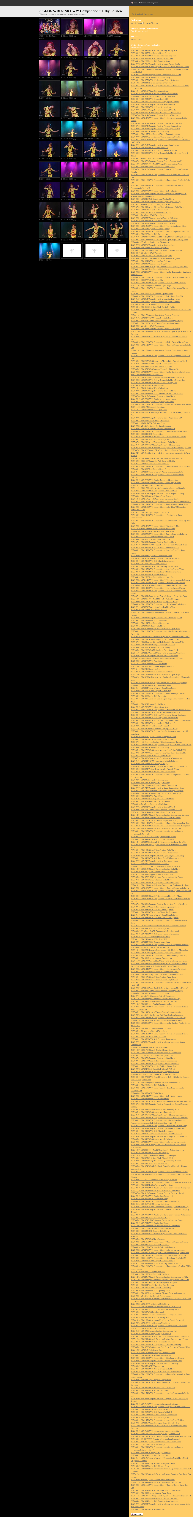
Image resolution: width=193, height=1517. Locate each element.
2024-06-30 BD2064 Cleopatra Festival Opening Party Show (155, 298)
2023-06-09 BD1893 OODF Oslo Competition (150, 247)
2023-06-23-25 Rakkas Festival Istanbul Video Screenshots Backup (158, 925)
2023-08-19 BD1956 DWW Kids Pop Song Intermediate (153, 1039)
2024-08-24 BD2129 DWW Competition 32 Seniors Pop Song (156, 1344)
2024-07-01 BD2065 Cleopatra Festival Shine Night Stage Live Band (159, 766)
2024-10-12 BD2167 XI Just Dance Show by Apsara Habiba (155, 498)
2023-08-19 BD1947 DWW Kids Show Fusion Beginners (154, 220)
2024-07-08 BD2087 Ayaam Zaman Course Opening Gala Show (157, 136)
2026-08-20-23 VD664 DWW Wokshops (147, 326)
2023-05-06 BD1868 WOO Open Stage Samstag (150, 782)
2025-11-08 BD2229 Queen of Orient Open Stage (151, 285)
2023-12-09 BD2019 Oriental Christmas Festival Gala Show (155, 869)
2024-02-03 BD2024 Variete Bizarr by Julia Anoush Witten (155, 769)
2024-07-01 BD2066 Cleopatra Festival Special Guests (153, 109)
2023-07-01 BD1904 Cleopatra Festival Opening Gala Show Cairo (158, 1128)
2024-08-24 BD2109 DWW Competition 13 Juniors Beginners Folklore (160, 887)
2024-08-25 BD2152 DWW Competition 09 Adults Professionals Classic (160, 579)
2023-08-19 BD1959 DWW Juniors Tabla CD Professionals (155, 547)
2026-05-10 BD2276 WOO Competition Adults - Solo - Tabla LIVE (158, 750)
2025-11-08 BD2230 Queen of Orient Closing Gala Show (154, 728)
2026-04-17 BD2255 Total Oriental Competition (151, 439)
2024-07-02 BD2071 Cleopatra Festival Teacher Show (153, 244)
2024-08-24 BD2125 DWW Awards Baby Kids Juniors (153, 1247)
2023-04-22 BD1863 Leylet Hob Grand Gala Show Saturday (155, 301)
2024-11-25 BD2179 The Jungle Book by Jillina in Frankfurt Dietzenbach (161, 1495)
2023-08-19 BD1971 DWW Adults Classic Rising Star (153, 1387)
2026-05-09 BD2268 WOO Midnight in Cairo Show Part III (155, 639)
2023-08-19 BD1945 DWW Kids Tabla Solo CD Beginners (155, 917)
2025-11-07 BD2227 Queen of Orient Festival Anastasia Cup (155, 998)
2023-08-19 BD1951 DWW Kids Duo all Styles (150, 1152)
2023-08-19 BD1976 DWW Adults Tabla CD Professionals (154, 852)
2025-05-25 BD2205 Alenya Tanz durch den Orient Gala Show (156, 250)
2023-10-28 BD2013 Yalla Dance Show (147, 1349)
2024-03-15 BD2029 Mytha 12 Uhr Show (148, 704)
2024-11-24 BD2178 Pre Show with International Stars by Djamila (158, 488)
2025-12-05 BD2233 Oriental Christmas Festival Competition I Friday (159, 1339)
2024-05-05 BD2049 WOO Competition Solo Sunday (152, 317)
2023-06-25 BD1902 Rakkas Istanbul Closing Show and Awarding (158, 1293)
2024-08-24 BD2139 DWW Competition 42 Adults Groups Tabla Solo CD (161, 501)
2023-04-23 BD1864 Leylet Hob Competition (149, 1455)
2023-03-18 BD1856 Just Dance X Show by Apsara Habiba (155, 101)
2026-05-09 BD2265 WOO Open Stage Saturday (150, 77)
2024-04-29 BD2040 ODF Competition (147, 434)
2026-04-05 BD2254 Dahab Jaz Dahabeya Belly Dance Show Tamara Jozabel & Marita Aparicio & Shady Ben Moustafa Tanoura (159, 965)
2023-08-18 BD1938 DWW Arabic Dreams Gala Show (153, 1368)
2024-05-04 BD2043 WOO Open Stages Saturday (151, 1452)
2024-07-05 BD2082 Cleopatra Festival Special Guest (153, 806)
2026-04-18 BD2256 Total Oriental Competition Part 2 (153, 577)
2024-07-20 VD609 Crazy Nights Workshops (149, 1047)
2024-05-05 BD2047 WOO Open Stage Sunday (150, 747)
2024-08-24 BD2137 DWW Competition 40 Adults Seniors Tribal (157, 569)
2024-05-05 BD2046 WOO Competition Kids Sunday (152, 1139)
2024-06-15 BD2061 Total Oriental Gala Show (150, 463)
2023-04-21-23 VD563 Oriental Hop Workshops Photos (153, 836)
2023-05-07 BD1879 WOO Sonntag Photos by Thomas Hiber (155, 369)
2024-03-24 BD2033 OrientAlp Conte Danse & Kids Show (155, 217)
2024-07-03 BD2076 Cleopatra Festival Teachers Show (153, 390)
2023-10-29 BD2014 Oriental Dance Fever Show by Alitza (155, 812)
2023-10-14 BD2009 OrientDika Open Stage (149, 409)
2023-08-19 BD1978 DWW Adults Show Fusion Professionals (156, 1490)
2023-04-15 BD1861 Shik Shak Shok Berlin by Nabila (153, 307)
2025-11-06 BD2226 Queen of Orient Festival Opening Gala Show (158, 652)
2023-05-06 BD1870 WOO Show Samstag (148, 1239)
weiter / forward (152, 22)
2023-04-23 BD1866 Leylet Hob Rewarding (149, 696)
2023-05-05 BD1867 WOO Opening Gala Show (150, 1204)
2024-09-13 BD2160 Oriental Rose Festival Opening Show (155, 906)
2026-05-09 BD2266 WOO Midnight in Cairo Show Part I (154, 650)
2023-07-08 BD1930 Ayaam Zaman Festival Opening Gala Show (157, 207)
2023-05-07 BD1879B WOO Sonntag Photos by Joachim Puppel (157, 1220)
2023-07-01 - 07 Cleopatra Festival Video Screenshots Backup (156, 742)
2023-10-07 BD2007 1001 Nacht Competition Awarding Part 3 (156, 163)
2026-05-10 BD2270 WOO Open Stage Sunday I (150, 304)
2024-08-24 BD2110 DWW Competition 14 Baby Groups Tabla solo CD (160, 277)
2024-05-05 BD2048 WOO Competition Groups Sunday (154, 363)
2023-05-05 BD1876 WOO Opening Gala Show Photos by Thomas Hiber (160, 1347)
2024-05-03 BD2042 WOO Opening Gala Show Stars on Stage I (156, 793)
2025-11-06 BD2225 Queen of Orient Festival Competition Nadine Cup (160, 1279)
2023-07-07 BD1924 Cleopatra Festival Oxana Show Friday (155, 328)
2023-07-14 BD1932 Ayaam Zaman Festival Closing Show (155, 1309)
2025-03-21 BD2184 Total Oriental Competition (151, 623)
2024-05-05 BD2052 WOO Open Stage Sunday (150, 993)
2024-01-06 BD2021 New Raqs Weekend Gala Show (152, 798)
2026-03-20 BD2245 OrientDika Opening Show (150, 1290)
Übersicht (44, 14)
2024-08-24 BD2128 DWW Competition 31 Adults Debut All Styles (158, 282)
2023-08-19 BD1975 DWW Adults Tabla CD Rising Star (154, 382)
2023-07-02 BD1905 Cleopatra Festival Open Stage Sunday (155, 128)
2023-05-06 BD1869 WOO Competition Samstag (151, 690)
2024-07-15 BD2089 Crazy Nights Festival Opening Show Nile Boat (159, 596)
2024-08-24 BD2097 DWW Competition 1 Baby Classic (154, 190)
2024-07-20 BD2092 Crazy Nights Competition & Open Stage (156, 1020)
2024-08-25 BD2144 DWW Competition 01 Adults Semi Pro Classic (159, 969)
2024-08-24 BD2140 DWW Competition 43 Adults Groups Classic (158, 588)
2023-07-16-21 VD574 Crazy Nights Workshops (150, 936)
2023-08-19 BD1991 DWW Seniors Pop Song (149, 1198)
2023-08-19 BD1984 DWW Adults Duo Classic (150, 1222)
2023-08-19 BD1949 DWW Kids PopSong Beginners (152, 839)
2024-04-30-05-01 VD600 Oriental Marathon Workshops (154, 1074)
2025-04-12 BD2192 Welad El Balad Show (148, 1036)
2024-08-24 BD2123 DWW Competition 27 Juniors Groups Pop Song (159, 955)
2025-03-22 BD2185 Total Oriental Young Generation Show (155, 134)
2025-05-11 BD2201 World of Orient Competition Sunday (155, 820)
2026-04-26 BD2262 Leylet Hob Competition (149, 234)
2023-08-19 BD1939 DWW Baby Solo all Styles (150, 1409)
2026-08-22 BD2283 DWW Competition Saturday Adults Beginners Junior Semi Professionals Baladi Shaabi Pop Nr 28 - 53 (158, 1121)
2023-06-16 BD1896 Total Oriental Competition (151, 1417)
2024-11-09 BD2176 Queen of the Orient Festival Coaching (155, 315)
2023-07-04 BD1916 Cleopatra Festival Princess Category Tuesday (158, 1193)
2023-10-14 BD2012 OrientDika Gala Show (149, 663)
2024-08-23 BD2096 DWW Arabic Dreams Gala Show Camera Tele (158, 380)
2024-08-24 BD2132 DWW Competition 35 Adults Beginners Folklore (160, 231)
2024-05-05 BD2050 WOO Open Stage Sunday (150, 131)
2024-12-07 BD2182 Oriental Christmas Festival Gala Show (155, 1225)
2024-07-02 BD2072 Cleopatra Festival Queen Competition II (156, 161)
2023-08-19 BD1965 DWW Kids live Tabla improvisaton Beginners (158, 715)
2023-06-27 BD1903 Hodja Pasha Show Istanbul (151, 801)
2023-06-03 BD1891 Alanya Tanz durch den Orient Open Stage (157, 974)
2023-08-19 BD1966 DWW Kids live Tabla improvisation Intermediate (160, 1336)
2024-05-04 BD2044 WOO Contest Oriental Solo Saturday (155, 760)
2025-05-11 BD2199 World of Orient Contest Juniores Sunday (156, 1012)
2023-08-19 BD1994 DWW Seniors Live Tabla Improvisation (156, 571)
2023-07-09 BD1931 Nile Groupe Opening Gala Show (153, 644)
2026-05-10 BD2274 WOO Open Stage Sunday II (151, 1333)
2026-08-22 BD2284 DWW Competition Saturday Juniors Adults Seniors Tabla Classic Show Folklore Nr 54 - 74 (160, 373)
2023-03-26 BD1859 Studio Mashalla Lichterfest (151, 1028)
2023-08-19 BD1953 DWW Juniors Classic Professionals (154, 912)
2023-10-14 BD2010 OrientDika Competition (149, 90)
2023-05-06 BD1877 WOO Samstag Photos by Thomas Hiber (155, 444)
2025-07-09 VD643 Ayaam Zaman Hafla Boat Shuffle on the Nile (157, 642)
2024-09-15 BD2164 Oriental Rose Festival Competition (154, 1414)
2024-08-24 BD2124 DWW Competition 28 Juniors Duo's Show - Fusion (160, 466)
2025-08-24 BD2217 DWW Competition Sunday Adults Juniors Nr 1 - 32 (160, 1406)
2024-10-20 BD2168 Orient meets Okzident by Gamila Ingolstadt (157, 1320)
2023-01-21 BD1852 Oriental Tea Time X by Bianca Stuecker (156, 1263)
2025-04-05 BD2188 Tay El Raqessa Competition (151, 725)
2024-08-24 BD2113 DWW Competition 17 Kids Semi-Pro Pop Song (159, 1125)
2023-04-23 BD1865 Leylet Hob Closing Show (150, 228)
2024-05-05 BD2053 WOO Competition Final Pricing (153, 1260)
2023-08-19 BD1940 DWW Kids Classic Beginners (151, 1131)
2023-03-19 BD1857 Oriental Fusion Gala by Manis (152, 671)
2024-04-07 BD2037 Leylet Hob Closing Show (150, 1466)
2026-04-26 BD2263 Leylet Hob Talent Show (149, 209)
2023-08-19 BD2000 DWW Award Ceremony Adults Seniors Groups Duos (161, 447)
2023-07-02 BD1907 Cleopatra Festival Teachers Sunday (154, 223)
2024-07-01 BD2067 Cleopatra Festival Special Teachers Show (156, 1360)
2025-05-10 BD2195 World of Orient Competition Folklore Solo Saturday (161, 1436)
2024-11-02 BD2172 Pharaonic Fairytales (148, 407)
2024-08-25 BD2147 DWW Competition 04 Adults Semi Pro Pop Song (159, 1117)
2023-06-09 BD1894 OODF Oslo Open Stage (149, 763)
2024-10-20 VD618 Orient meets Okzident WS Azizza (153, 528)
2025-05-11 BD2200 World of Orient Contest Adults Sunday (155, 323)
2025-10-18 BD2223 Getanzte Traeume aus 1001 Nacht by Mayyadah (159, 950)
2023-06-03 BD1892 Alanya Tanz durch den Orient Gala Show (156, 809)
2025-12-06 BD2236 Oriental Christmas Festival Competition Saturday (160, 815)
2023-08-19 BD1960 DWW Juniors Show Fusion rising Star (155, 1430)
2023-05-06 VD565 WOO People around (147, 1312)
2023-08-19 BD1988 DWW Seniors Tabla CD (149, 147)
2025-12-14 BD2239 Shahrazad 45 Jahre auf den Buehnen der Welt (158, 842)
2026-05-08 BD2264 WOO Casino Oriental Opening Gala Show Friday (159, 1206)
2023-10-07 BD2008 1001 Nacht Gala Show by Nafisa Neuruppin (157, 1150)
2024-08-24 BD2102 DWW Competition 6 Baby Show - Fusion (156, 1095)
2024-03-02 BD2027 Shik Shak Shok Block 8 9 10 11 (153, 1068)
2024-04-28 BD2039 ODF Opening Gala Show (150, 1231)
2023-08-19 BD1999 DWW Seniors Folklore (149, 574)
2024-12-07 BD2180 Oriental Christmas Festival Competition (156, 1052)
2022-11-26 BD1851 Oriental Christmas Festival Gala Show (155, 1190)
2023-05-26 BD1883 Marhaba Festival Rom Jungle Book (154, 979)
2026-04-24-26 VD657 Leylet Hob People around (151, 1295)
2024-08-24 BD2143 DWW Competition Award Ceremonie (155, 1201)
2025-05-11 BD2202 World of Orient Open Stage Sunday (154, 688)
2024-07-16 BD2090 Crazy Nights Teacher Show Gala (153, 606)
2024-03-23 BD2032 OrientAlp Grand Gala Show (151, 685)
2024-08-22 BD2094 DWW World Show (147, 796)
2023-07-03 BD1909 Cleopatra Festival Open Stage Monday (155, 201)
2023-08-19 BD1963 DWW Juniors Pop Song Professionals (155, 1071)
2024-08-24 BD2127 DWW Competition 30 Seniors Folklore (155, 525)
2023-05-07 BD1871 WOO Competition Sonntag (151, 1287)
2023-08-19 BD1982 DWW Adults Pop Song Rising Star (154, 50)
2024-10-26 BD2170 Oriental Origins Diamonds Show (153, 1352)
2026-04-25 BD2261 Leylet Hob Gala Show (149, 1085)
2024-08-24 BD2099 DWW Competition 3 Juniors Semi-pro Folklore (159, 534)
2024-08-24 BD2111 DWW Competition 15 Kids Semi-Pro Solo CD (158, 1258)
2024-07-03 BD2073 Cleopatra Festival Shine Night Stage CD (156, 417)
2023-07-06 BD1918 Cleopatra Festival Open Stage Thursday (156, 952)
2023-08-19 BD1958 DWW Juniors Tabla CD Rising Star (154, 723)
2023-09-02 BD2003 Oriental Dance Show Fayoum (151, 496)
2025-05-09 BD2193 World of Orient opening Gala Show (154, 601)
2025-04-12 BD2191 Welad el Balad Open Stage (151, 212)
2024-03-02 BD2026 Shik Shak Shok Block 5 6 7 (151, 539)
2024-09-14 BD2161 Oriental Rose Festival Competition (154, 785)
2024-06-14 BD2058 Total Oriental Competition (151, 928)
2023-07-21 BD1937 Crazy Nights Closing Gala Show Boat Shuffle (158, 752)
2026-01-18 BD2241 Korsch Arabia (145, 669)
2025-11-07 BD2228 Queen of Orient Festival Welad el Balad (156, 1082)
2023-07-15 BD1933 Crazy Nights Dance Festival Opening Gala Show (159, 266)
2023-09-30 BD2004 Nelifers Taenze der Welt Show (152, 1185)
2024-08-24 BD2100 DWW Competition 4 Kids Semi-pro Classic (157, 1358)
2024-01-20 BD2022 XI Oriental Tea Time (148, 1271)
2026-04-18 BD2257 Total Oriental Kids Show (150, 1274)
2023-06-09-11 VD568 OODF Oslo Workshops (150, 947)
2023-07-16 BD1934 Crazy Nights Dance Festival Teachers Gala (157, 458)
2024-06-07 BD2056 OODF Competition (147, 1366)
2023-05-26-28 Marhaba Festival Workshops (149, 1031)
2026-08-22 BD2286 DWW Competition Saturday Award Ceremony (158, 1255)
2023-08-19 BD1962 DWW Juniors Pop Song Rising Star (154, 150)
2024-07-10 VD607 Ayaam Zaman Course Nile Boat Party (154, 871)
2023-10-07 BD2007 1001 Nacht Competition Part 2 (152, 666)
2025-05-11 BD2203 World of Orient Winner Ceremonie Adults (157, 471)
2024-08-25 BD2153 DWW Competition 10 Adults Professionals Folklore (161, 1182)
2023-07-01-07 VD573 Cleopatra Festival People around (154, 1179)
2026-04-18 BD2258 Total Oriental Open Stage (150, 1217)
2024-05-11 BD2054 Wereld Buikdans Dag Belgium (152, 1285)
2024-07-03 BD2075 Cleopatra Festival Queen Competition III (156, 1160)
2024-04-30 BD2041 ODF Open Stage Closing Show (152, 199)
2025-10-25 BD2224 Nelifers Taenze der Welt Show (152, 82)
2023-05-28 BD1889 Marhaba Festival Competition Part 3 (155, 1498)
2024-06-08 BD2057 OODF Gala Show (147, 1093)
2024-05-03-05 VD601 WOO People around (149, 563)
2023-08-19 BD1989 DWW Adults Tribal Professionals (153, 771)
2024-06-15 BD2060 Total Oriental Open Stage (150, 469)
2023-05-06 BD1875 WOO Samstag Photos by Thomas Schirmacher (158, 1114)
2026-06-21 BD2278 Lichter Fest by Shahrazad (150, 420)
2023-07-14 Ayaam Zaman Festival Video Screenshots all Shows (157, 658)
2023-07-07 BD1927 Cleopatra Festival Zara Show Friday (154, 860)
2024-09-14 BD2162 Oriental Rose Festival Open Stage (153, 977)
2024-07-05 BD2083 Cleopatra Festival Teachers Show (153, 542)
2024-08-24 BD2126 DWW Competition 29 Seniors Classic (155, 882)
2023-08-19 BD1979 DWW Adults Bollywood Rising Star (154, 479)
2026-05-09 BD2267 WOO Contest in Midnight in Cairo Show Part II (159, 361)
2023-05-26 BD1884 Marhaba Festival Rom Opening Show (155, 1109)
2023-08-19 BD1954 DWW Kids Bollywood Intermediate (154, 717)
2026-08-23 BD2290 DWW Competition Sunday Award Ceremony (158, 1249)
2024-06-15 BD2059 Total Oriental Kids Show (150, 1244)
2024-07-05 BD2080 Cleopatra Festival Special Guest (153, 428)
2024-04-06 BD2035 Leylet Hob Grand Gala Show (151, 555)
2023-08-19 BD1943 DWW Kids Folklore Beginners (152, 909)
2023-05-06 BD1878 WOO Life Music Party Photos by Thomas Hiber (159, 585)
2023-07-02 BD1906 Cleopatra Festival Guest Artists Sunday (156, 63)
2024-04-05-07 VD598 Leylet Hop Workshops (150, 242)
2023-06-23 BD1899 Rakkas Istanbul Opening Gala (152, 293)
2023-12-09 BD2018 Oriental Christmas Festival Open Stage (155, 628)
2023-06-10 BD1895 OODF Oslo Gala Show (149, 609)
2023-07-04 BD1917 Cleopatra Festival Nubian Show (153, 396)
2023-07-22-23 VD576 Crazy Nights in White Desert (152, 536)
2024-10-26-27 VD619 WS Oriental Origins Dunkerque (153, 1155)
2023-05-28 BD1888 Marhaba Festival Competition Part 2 (155, 971)
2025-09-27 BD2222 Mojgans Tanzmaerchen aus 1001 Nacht (156, 74)
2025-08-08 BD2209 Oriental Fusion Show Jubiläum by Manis (156, 896)
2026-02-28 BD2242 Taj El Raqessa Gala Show (150, 512)
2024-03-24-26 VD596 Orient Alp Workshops (149, 804)
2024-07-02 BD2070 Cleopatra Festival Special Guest (153, 104)
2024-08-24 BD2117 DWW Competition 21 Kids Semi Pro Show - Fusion (161, 709)
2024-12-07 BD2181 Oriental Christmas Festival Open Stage (155, 674)
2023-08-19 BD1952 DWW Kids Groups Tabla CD (151, 1412)
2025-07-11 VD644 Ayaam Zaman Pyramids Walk (151, 204)
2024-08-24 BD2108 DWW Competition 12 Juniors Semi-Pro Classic (159, 431)
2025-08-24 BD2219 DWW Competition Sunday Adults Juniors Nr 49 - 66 (161, 404)
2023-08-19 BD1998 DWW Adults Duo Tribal (149, 1390)
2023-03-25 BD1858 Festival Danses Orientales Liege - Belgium (157, 790)
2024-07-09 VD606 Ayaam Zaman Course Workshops (153, 1479)
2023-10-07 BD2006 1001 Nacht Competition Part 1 (152, 1004)
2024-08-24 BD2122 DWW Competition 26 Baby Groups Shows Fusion (160, 342)
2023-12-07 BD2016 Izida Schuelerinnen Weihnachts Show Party (157, 377)
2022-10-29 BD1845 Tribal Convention (147, 485)
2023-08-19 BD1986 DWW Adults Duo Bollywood (152, 1195)
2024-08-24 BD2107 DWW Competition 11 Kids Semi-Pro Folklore (158, 604)
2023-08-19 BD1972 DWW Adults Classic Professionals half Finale (158, 436)
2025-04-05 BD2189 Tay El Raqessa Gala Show (150, 1322)
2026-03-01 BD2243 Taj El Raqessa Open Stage (150, 941)
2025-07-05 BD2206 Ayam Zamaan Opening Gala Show (154, 442)
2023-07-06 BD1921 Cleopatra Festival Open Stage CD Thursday (157, 855)
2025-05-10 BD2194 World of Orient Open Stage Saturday (155, 914)
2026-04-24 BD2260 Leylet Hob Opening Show (150, 61)
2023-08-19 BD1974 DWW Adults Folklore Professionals (154, 93)
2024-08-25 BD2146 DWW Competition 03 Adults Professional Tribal (159, 1033)
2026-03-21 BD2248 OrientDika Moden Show (150, 1098)
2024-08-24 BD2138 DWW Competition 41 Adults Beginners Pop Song (160, 944)
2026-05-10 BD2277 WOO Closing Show (148, 280)
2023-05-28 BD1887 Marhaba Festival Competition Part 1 (155, 1001)
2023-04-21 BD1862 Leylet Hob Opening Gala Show (152, 401)
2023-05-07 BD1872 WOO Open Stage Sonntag (150, 647)
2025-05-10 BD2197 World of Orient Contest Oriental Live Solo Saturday (161, 1101)
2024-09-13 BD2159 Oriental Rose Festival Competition (154, 1060)
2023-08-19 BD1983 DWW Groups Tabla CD (149, 99)
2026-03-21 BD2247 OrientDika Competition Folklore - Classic (157, 393)
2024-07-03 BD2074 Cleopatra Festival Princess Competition (156, 126)
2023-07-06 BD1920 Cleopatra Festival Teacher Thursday (154, 1363)
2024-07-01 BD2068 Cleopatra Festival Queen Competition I (156, 482)
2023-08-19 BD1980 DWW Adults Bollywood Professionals (155, 712)
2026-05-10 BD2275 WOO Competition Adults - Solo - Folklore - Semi (160, 66)
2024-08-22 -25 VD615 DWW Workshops (148, 1444)
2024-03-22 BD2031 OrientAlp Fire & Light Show (151, 263)
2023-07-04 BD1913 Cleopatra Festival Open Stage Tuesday (155, 144)
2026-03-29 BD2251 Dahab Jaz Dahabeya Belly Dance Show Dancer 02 (160, 636)
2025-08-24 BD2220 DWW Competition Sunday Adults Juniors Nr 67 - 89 (161, 744)
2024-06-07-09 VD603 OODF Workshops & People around (155, 931)
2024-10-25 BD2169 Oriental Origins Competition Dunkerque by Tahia (160, 885)
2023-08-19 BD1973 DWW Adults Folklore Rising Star (153, 1066)
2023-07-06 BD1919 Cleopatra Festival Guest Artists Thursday (156, 123)
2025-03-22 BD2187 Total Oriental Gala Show (150, 1304)
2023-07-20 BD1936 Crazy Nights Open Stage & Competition (156, 758)
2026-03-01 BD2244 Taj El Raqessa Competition (151, 1379)
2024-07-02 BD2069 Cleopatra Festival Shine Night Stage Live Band (159, 1136)
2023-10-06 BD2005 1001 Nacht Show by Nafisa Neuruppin (155, 598)
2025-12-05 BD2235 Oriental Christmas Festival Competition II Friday (160, 1276)
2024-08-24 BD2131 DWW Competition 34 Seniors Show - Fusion (158, 582)
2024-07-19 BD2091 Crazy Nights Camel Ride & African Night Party (159, 682)
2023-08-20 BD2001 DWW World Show (147, 385)
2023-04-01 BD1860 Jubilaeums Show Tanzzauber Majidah (155, 258)
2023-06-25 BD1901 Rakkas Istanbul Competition (151, 958)
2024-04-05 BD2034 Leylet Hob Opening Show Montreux (155, 1501)
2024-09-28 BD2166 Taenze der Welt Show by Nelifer (153, 461)
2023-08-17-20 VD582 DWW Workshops (147, 253)
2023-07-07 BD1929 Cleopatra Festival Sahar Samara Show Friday (158, 787)
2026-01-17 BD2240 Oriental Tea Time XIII (149, 939)
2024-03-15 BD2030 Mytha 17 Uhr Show (148, 625)
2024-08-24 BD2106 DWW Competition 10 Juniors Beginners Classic (159, 1241)
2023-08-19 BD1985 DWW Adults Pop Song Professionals (155, 566)
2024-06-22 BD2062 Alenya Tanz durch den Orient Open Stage (157, 990)
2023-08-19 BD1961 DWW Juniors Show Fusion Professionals (156, 1371)
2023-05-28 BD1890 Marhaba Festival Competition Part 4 (155, 1331)
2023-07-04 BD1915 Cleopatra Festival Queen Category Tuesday (157, 493)
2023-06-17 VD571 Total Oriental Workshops (149, 158)
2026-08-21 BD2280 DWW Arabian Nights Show (151, 107)
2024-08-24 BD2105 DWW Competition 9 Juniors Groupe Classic (158, 693)
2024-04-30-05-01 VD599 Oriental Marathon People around (155, 1439)
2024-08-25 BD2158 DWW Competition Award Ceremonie (155, 1063)
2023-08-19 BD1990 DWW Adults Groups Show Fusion (153, 398)
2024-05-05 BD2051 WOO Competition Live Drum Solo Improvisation (160, 1252)
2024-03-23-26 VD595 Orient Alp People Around (151, 425)
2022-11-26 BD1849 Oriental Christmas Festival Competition (156, 1482)
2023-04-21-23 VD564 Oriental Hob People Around (152, 1055)
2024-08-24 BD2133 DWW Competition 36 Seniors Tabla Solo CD (158, 1017)
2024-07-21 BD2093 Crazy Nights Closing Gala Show (153, 1463)
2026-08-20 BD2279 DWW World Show (147, 661)
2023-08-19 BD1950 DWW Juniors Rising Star (150, 1317)
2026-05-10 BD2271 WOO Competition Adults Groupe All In (156, 112)
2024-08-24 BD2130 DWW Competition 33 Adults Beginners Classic (159, 1171)
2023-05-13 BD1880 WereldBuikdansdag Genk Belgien (154, 1282)
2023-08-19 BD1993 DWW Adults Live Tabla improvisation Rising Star (160, 1187)
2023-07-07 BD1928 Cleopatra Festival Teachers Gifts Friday (156, 817)
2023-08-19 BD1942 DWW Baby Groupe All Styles (152, 739)
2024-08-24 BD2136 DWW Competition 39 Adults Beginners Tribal (159, 226)
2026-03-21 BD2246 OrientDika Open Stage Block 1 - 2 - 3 (155, 1422)
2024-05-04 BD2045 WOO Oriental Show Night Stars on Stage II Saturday (161, 236)
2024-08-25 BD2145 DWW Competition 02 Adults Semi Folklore (157, 1420)
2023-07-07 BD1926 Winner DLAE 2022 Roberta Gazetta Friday (157, 450)
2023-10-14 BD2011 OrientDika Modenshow (149, 388)
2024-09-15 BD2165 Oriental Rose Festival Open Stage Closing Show (159, 239)
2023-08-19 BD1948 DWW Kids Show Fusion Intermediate (155, 933)
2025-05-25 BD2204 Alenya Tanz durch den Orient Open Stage (157, 320)
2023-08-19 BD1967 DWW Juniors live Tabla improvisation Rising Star (160, 825)
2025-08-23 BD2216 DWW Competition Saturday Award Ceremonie (159, 1325)
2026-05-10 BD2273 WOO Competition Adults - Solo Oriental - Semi (159, 544)
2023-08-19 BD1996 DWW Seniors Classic (148, 1509)
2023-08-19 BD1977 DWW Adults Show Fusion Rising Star (155, 80)
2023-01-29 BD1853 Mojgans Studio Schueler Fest (152, 874)
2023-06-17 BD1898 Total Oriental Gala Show (150, 269)
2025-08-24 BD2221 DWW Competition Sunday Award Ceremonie (158, 1141)
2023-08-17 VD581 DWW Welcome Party (148, 423)
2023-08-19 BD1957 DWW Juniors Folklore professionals (154, 1403)
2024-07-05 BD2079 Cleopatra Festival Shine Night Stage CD (156, 617)
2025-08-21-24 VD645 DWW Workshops (147, 215)
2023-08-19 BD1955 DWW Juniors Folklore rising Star (153, 55)
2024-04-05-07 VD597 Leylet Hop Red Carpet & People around (157, 1014)
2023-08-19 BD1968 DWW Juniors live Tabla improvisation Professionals (161, 720)
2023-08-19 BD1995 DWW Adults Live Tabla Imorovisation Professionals (161, 1214)
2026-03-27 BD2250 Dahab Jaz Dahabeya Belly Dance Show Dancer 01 (160, 987)
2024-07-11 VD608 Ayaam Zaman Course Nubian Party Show (156, 1441)
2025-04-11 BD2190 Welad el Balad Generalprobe (151, 255)
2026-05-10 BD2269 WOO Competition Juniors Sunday (154, 1112)
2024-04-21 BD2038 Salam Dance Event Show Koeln (153, 166)
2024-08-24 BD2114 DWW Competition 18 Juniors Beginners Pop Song (160, 823)
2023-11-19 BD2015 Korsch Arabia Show (148, 1328)
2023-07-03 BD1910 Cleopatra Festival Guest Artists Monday (156, 558)
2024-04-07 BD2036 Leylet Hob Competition (149, 779)
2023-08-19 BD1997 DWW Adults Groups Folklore (152, 58)
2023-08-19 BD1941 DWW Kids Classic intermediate (152, 561)
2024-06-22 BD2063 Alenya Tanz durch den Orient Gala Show (156, 1133)
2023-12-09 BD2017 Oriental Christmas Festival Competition (156, 828)
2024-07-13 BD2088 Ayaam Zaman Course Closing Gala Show (156, 1314)
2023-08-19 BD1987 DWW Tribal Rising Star (149, 706)
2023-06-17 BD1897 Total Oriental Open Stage (150, 53)
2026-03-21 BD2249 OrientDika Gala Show (149, 620)
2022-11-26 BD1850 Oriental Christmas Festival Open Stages (156, 1306)
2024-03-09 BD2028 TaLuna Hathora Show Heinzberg (153, 96)
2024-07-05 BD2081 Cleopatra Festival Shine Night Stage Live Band (159, 904)
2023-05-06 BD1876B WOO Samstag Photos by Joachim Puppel (157, 877)
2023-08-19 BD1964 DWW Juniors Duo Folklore (151, 261)
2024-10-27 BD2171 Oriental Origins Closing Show (152, 1050)
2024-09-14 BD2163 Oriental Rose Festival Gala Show (153, 850)
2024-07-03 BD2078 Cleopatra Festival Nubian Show (153, 1058)
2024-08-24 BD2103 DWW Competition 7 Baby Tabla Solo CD (157, 296)
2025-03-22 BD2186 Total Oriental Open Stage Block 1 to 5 (155, 1433)
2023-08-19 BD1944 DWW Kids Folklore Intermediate (153, 1341)
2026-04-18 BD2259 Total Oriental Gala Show (150, 1163)
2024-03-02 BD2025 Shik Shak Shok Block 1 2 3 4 (152, 1158)
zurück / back (136, 22)
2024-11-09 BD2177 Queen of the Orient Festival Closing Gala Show (159, 960)
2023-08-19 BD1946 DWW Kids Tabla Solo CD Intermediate (155, 858)
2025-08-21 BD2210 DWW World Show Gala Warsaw (152, 1228)
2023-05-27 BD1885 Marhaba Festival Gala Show (151, 879)
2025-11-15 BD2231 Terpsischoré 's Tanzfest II (150, 863)
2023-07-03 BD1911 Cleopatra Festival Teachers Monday (154, 655)
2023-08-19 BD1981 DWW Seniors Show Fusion (151, 1355)
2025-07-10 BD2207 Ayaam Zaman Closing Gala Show (153, 736)
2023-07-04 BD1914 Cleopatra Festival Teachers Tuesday (154, 115)
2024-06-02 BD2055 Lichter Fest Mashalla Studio (151, 366)
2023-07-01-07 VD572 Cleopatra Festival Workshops (152, 996)
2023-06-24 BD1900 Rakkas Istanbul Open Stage (151, 1493)
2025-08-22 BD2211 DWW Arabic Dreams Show (151, 755)
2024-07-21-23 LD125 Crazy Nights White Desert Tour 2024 (155, 866)
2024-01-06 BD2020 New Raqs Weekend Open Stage (152, 531)
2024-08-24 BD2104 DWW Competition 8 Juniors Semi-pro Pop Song (159, 504)
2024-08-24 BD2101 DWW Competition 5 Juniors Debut (154, 490)
